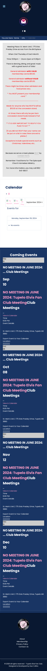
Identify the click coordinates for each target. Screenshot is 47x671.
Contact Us (23, 646)
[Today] (22, 202)
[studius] (23, 624)
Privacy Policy (22, 644)
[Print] (9, 194)
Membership (22, 641)
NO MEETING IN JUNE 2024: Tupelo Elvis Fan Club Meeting (22, 297)
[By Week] (16, 202)
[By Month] (9, 202)
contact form (23, 155)
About (22, 639)
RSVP (36, 153)
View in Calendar (10, 315)
